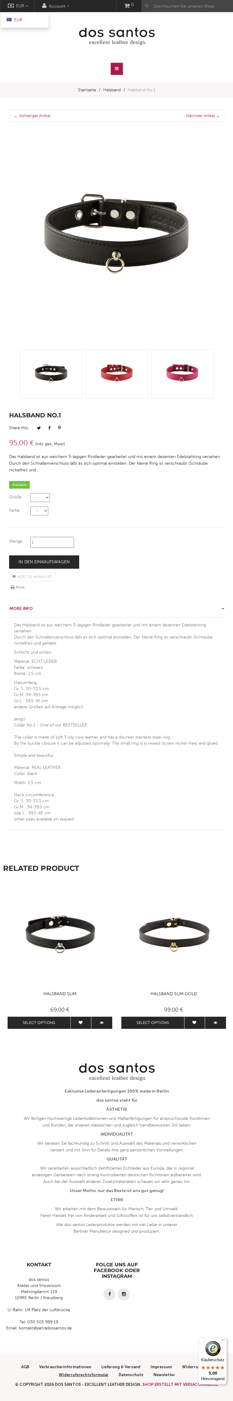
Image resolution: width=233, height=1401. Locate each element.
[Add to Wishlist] (80, 1023)
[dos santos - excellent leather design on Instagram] (124, 1294)
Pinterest (59, 428)
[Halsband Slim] (60, 935)
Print (20, 587)
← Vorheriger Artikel (32, 116)
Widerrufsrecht (197, 1367)
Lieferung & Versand (120, 1367)
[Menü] (223, 1341)
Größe (15, 497)
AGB (25, 1367)
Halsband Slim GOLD (173, 994)
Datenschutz (131, 1374)
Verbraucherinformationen (65, 1367)
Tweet (39, 428)
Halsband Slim (59, 994)
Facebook (49, 428)
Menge (15, 541)
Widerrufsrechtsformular (84, 1374)
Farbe (14, 510)
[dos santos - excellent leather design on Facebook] (109, 1294)
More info (21, 608)
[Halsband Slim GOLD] (173, 935)
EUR (17, 20)
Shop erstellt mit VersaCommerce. (180, 1384)
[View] (101, 1023)
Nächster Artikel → (203, 116)
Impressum (161, 1367)
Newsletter (164, 1374)
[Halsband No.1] (51, 374)
